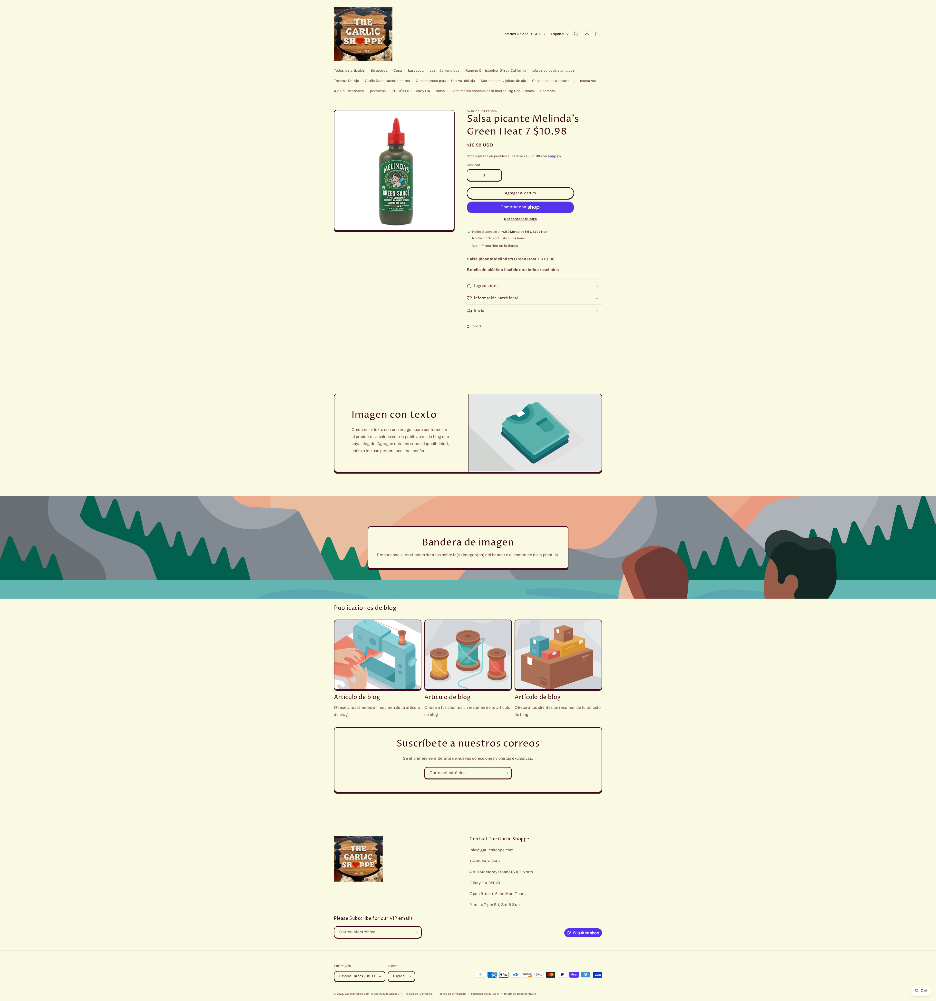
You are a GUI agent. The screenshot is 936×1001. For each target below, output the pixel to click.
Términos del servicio (485, 993)
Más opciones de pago (520, 219)
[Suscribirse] (506, 773)
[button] (553, 81)
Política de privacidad (452, 993)
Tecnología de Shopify (385, 993)
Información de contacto (520, 993)
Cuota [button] (477, 326)
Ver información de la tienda (495, 246)
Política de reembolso (418, 993)
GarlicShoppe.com (357, 993)
